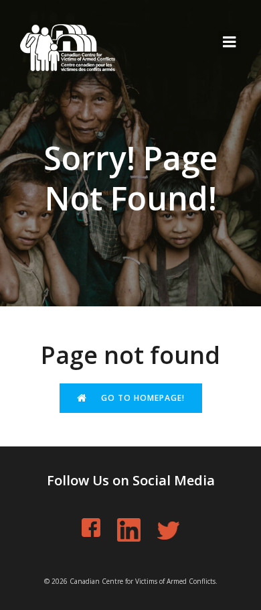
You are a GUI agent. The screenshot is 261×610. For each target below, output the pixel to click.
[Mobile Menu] (229, 42)
